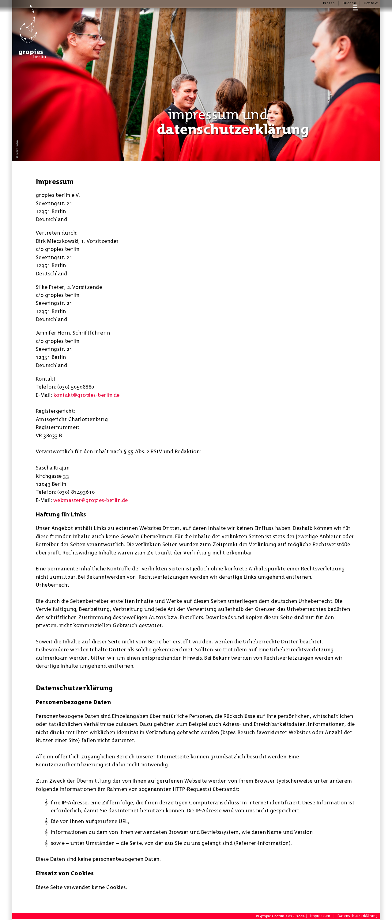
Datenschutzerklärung (357, 916)
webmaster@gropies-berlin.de (90, 500)
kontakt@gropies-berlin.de (86, 395)
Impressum (320, 916)
